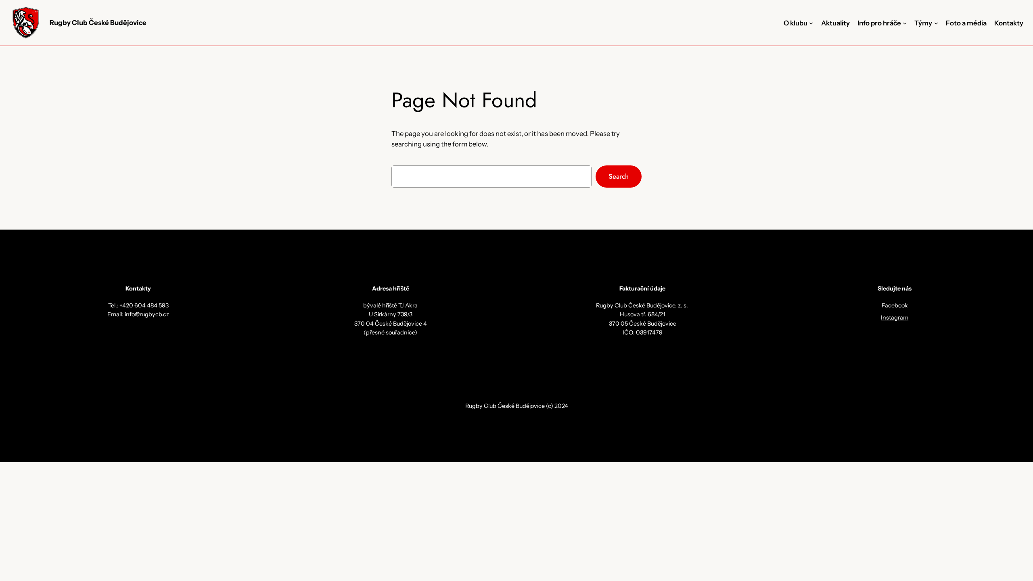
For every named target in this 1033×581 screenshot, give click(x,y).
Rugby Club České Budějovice (98, 23)
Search (619, 176)
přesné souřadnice (390, 332)
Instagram (894, 317)
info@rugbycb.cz (147, 314)
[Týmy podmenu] (936, 23)
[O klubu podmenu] (811, 23)
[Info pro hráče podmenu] (905, 23)
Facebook (895, 305)
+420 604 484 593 (144, 305)
